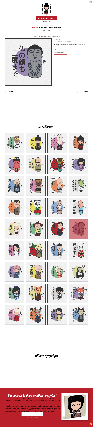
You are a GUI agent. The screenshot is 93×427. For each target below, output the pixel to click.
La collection (43, 36)
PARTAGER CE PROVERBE (61, 55)
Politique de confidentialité (65, 424)
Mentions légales (57, 424)
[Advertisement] (46, 108)
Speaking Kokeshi (36, 36)
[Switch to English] (91, 2)
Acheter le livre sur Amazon (45, 18)
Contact (52, 424)
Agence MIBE (42, 424)
